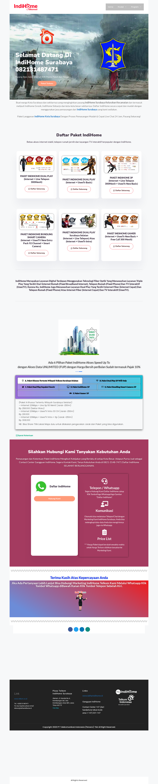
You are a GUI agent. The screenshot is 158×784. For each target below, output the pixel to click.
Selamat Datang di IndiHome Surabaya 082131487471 (44, 62)
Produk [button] (121, 7)
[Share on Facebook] (70, 629)
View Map (56, 708)
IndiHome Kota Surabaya (47, 116)
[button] (79, 435)
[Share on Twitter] (76, 629)
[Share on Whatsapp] (87, 629)
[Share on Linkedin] (82, 629)
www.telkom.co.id (20, 699)
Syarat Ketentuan (25, 435)
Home (110, 7)
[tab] (50, 381)
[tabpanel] (79, 414)
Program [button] (135, 7)
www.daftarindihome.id (92, 696)
